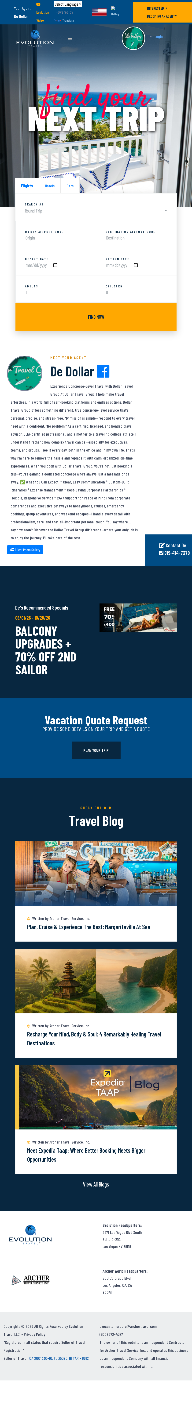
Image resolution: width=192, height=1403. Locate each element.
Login (159, 36)
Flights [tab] (27, 185)
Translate (68, 20)
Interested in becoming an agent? (162, 12)
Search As (34, 204)
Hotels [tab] (50, 185)
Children (114, 286)
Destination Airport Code (130, 231)
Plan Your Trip (96, 750)
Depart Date (37, 259)
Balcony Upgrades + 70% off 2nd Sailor (45, 650)
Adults (31, 286)
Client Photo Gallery (27, 549)
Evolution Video (42, 16)
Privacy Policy (34, 1334)
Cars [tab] (70, 185)
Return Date (117, 259)
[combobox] (96, 211)
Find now (96, 317)
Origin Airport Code (44, 231)
